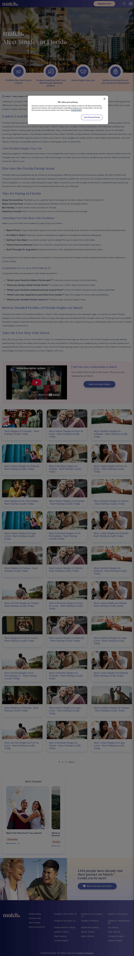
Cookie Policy (76, 110)
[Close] (104, 99)
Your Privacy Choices (92, 117)
